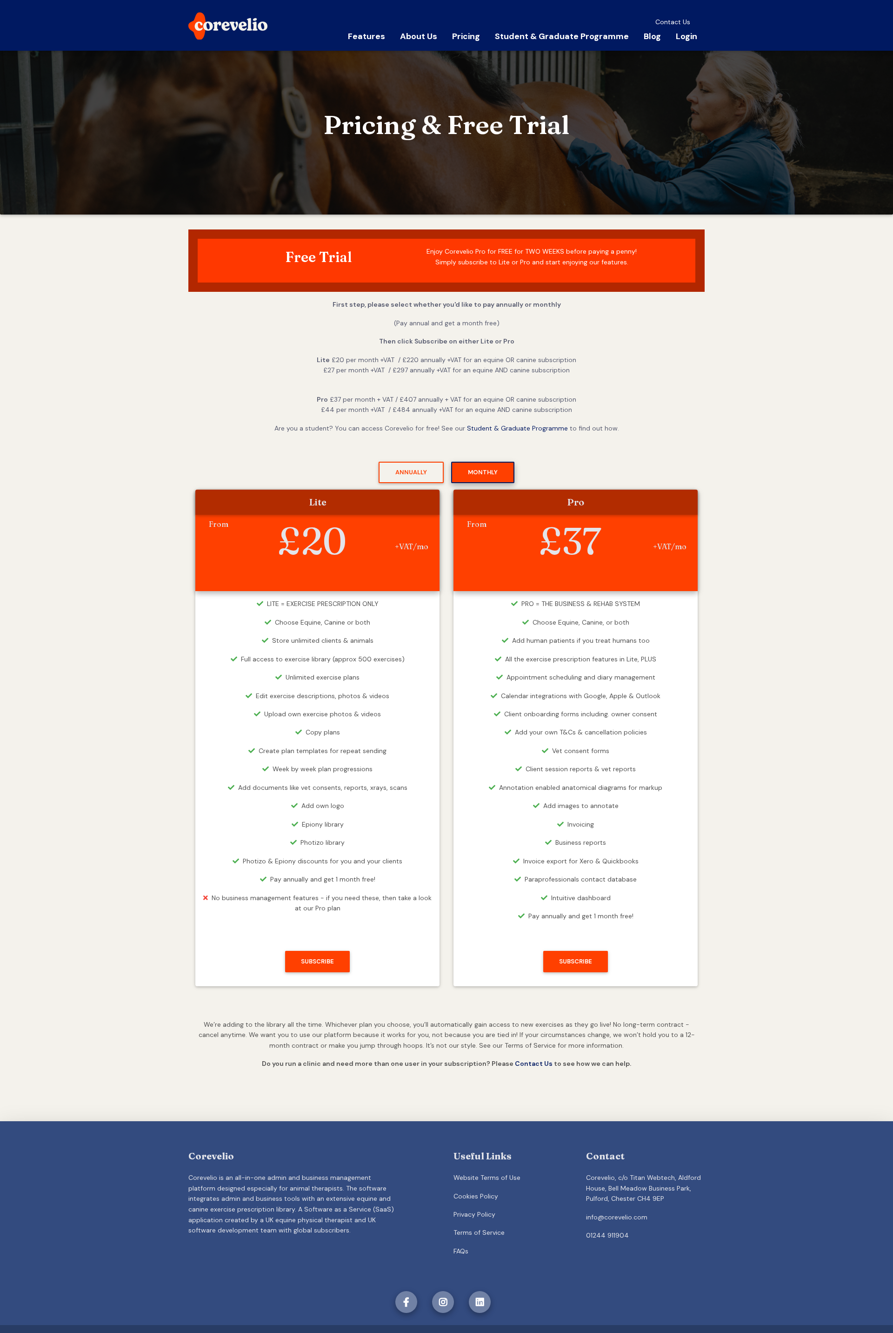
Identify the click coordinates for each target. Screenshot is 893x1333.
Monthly (483, 472)
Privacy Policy (474, 1214)
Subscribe (317, 961)
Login (686, 36)
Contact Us (672, 22)
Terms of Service (479, 1232)
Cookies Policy (475, 1196)
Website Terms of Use (486, 1177)
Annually (411, 472)
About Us (418, 36)
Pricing (466, 36)
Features (366, 36)
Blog (652, 36)
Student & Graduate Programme (562, 36)
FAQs (460, 1251)
